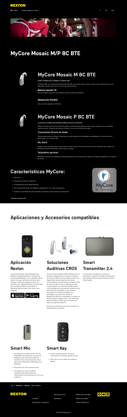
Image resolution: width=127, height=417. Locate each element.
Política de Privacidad (83, 395)
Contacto (35, 398)
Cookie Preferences (82, 402)
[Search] (100, 10)
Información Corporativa (40, 402)
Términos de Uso (59, 395)
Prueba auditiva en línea (30, 10)
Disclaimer (57, 398)
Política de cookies (82, 398)
